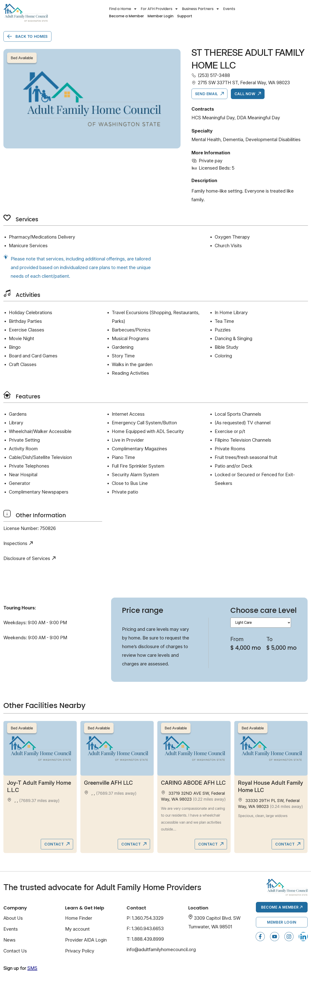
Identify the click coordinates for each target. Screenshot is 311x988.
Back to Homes (31, 36)
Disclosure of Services (26, 558)
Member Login (160, 16)
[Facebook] (260, 936)
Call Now (246, 94)
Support (184, 16)
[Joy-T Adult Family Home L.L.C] (40, 748)
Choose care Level (263, 610)
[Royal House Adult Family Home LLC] (271, 748)
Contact (54, 844)
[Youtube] (274, 936)
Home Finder (78, 918)
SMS (32, 968)
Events (229, 8)
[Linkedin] (303, 936)
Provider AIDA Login (86, 940)
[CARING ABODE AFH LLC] (194, 748)
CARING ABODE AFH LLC (193, 782)
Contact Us (15, 951)
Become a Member (126, 16)
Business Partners (198, 8)
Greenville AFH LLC (108, 782)
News (9, 940)
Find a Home (120, 8)
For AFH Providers (156, 8)
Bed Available (22, 728)
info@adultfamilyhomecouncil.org (161, 949)
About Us (13, 918)
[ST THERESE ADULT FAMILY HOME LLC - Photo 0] (92, 98)
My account (77, 929)
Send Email (207, 94)
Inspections (15, 543)
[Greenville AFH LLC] (117, 748)
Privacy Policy (79, 951)
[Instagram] (288, 936)
